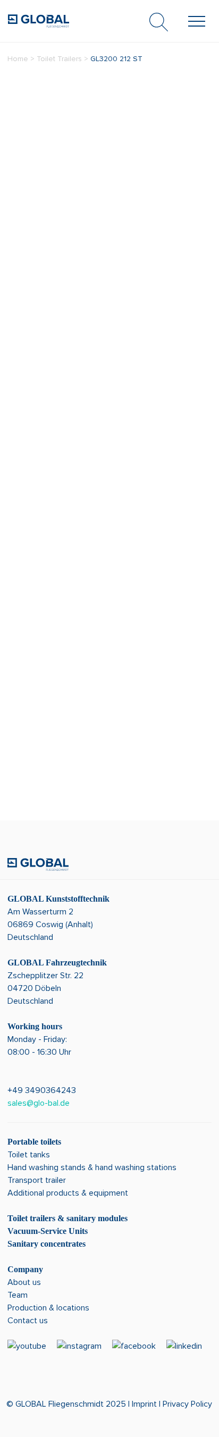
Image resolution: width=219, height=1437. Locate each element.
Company (25, 1269)
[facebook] (138, 1349)
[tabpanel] (109, 772)
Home (17, 58)
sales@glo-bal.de (38, 1103)
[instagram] (83, 1349)
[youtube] (31, 1349)
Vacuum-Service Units (47, 1231)
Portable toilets (34, 1141)
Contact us (27, 1320)
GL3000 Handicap (110, 781)
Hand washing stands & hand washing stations (91, 1167)
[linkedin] (188, 1349)
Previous (20, 179)
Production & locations (48, 1307)
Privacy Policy (187, 1404)
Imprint (144, 1404)
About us (24, 1282)
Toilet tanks (28, 1154)
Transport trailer (36, 1180)
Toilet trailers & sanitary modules (67, 1218)
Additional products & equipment (67, 1193)
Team (17, 1295)
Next (199, 179)
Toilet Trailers (59, 58)
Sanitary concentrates (46, 1243)
